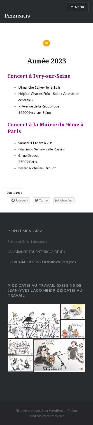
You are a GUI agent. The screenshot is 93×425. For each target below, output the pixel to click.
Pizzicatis (17, 15)
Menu (79, 7)
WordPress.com (53, 416)
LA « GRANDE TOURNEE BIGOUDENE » (36, 252)
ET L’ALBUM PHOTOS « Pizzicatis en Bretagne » (42, 262)
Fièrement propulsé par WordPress (40, 410)
